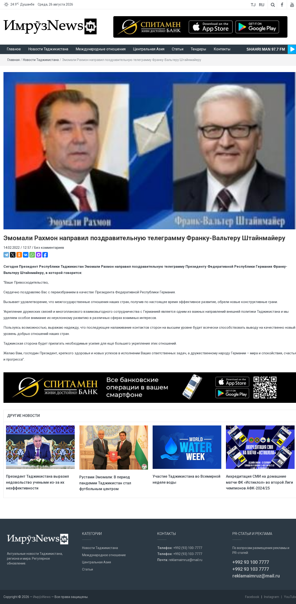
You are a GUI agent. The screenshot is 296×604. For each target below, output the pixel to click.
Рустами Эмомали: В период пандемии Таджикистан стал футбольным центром (105, 483)
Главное (14, 49)
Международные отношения (101, 49)
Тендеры (198, 49)
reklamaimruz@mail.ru (185, 560)
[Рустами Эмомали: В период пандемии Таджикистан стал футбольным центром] (113, 447)
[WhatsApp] (32, 255)
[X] (12, 255)
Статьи (177, 49)
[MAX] (38, 255)
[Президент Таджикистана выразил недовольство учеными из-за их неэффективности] (40, 447)
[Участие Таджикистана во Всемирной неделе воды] (187, 447)
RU (261, 4)
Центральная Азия (148, 49)
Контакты (222, 49)
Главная (13, 60)
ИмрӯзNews (42, 597)
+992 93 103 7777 (250, 569)
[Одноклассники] (19, 255)
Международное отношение (104, 555)
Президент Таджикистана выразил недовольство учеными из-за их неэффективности (37, 482)
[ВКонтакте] (25, 255)
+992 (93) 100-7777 (187, 548)
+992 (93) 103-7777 (187, 554)
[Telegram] (6, 255)
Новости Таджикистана (48, 49)
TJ (253, 4)
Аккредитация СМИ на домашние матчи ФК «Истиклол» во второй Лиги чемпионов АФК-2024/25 (259, 482)
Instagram (271, 597)
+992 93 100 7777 (250, 562)
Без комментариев (49, 248)
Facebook (252, 597)
